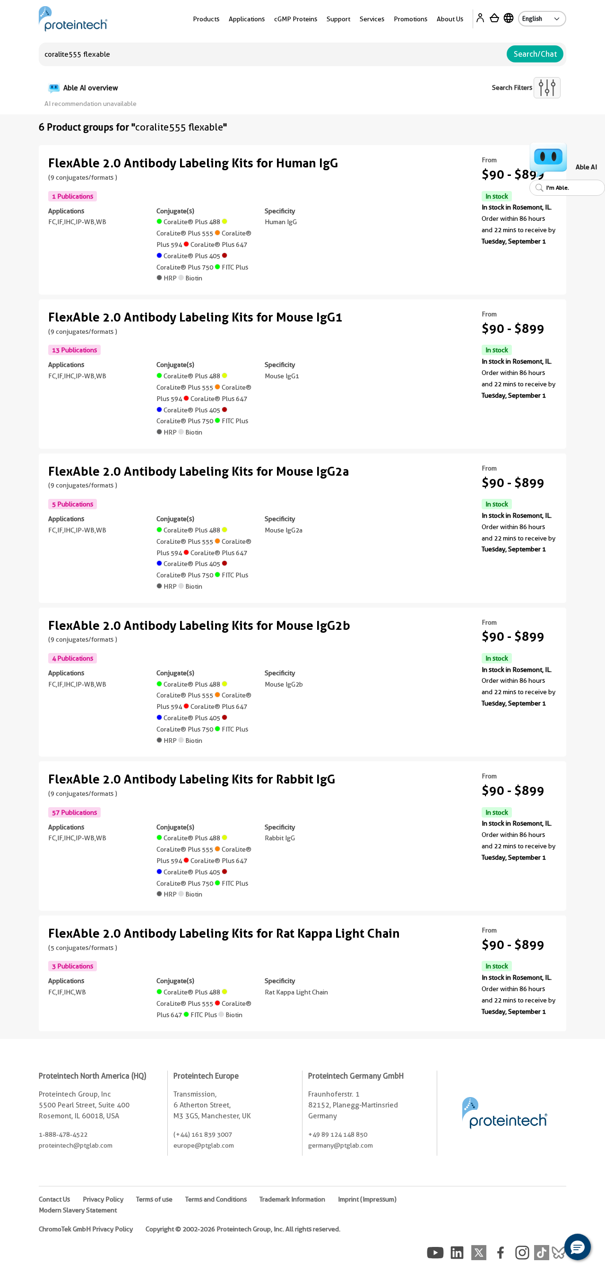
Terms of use (154, 1199)
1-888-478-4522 (63, 1134)
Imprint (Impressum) (367, 1199)
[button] (577, 1247)
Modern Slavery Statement (78, 1210)
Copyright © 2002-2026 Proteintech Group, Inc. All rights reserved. (243, 1229)
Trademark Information (292, 1199)
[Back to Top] (548, 1248)
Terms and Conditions (216, 1199)
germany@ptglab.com (340, 1145)
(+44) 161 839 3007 (202, 1134)
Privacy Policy (103, 1199)
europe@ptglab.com (203, 1145)
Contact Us (54, 1199)
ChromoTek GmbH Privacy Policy (86, 1229)
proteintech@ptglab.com (75, 1145)
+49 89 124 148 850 (337, 1134)
